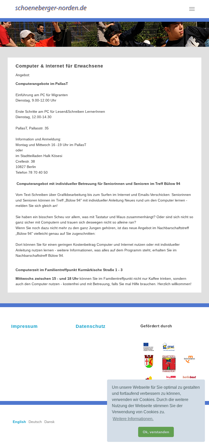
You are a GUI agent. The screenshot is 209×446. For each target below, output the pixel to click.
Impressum (24, 326)
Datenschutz (91, 326)
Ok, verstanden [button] (156, 432)
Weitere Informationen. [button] (133, 419)
